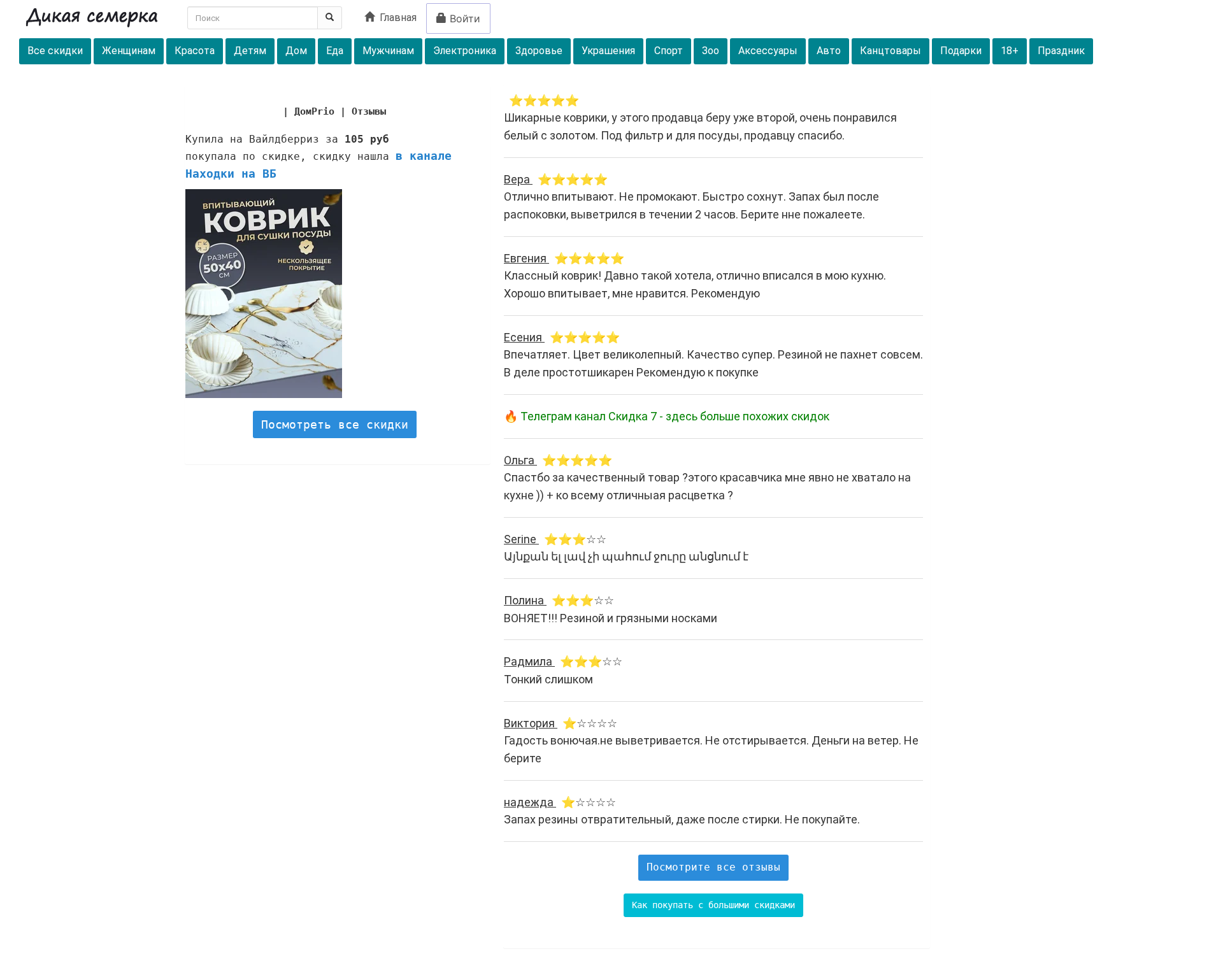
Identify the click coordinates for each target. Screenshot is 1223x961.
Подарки (961, 51)
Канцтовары (890, 51)
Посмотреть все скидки (334, 424)
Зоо (710, 51)
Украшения (608, 51)
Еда (334, 51)
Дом (296, 51)
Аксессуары (767, 51)
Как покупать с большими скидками (713, 905)
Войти (463, 18)
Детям (250, 51)
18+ (1010, 51)
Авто (829, 51)
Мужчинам (388, 51)
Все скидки (55, 51)
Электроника (464, 51)
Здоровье (538, 51)
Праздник (1061, 51)
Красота (195, 51)
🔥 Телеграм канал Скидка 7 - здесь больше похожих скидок (666, 416)
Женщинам (128, 51)
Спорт (668, 51)
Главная (396, 17)
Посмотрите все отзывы (713, 867)
